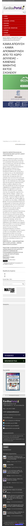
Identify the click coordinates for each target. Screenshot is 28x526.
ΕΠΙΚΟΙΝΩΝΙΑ (7, 35)
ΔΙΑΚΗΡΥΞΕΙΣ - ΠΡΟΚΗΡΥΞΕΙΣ (10, 28)
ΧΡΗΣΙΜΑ (6, 32)
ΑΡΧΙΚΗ (5, 16)
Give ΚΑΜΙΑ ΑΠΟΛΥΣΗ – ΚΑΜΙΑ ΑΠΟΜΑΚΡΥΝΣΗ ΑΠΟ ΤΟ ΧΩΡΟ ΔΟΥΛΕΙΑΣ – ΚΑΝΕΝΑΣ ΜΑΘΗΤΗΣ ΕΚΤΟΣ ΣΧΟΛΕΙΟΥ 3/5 (6, 258)
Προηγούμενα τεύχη (7, 449)
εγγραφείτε (18, 262)
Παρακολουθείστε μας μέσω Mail (12, 428)
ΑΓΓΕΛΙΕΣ (6, 30)
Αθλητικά (8, 467)
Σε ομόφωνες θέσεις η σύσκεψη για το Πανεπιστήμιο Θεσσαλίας (15, 512)
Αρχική (4, 37)
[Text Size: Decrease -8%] (4, 275)
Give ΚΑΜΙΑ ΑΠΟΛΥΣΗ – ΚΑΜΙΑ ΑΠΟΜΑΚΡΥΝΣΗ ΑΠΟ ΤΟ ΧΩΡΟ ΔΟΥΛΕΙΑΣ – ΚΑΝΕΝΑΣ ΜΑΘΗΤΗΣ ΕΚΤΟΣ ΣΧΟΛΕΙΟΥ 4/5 (7, 258)
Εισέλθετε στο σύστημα (9, 262)
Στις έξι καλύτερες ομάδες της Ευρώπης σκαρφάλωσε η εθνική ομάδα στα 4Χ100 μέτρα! (14, 472)
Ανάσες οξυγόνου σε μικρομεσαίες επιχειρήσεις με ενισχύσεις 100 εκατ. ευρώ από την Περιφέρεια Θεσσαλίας (15, 497)
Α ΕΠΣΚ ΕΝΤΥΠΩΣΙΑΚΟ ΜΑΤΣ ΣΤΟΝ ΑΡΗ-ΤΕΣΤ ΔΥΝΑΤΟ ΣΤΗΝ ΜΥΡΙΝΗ (15, 505)
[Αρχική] (14, 7)
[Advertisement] (14, 124)
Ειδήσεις (9, 37)
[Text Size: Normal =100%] (4, 276)
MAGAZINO (6, 23)
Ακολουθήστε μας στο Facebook (12, 425)
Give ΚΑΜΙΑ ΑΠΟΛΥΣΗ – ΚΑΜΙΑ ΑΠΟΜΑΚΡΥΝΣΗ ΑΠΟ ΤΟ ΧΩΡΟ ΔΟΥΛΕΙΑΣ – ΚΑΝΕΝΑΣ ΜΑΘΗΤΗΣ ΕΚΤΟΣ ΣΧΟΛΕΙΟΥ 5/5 (8, 258)
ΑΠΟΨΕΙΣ (6, 18)
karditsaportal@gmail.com (13, 411)
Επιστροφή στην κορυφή (14, 395)
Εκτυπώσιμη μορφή (21, 144)
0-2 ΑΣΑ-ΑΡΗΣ (10, 464)
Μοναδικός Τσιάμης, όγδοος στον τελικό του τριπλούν (15, 479)
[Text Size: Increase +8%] (4, 273)
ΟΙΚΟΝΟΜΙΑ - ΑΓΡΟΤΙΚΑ (9, 21)
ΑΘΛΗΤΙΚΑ (6, 25)
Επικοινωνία (21, 523)
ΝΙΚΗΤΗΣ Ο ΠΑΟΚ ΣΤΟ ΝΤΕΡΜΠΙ (14, 490)
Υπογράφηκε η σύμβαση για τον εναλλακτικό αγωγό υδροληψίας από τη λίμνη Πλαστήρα (16, 458)
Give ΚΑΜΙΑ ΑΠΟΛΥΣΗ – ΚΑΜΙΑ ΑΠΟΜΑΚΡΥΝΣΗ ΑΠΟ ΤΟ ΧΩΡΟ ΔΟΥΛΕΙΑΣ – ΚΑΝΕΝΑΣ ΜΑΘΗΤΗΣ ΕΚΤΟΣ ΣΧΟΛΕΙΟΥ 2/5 (4, 258)
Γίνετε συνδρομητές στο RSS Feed (12, 420)
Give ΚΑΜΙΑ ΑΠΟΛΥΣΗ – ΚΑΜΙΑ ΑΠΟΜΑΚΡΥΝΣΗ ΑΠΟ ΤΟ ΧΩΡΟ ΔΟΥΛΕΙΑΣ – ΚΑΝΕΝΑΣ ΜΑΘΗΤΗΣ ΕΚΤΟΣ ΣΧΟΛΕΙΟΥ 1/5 (3, 258)
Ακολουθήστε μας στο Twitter (11, 423)
